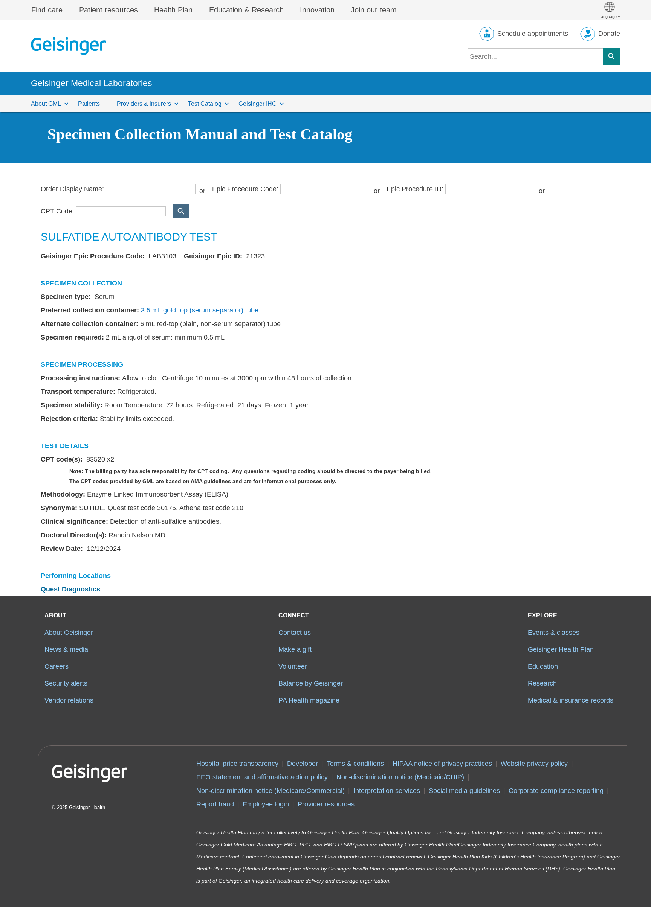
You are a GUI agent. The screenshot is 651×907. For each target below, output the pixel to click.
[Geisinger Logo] (68, 45)
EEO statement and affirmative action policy (262, 777)
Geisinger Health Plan (561, 649)
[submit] (181, 211)
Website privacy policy (534, 763)
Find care (47, 10)
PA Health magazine (308, 700)
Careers (56, 666)
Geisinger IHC (257, 103)
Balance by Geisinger (310, 683)
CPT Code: (57, 211)
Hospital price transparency (237, 763)
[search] (535, 56)
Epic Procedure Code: (245, 189)
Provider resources (326, 804)
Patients (89, 103)
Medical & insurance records (570, 700)
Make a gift (295, 649)
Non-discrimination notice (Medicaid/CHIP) (400, 777)
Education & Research (246, 10)
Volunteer (292, 666)
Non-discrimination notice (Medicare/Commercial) (270, 790)
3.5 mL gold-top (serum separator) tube (199, 310)
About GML (46, 103)
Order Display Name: (72, 189)
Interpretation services (386, 790)
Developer (302, 763)
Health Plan (173, 10)
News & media (66, 649)
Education (543, 666)
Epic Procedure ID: (415, 189)
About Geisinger (68, 632)
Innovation (317, 10)
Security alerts (65, 683)
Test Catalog (205, 103)
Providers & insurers (144, 103)
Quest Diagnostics (70, 589)
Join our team (374, 10)
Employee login (266, 804)
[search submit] (611, 56)
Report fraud (215, 804)
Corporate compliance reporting (556, 790)
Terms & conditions (355, 763)
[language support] (609, 10)
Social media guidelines (464, 790)
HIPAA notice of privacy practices (442, 763)
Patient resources (108, 10)
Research (542, 683)
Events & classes (553, 632)
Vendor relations (68, 700)
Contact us (294, 632)
